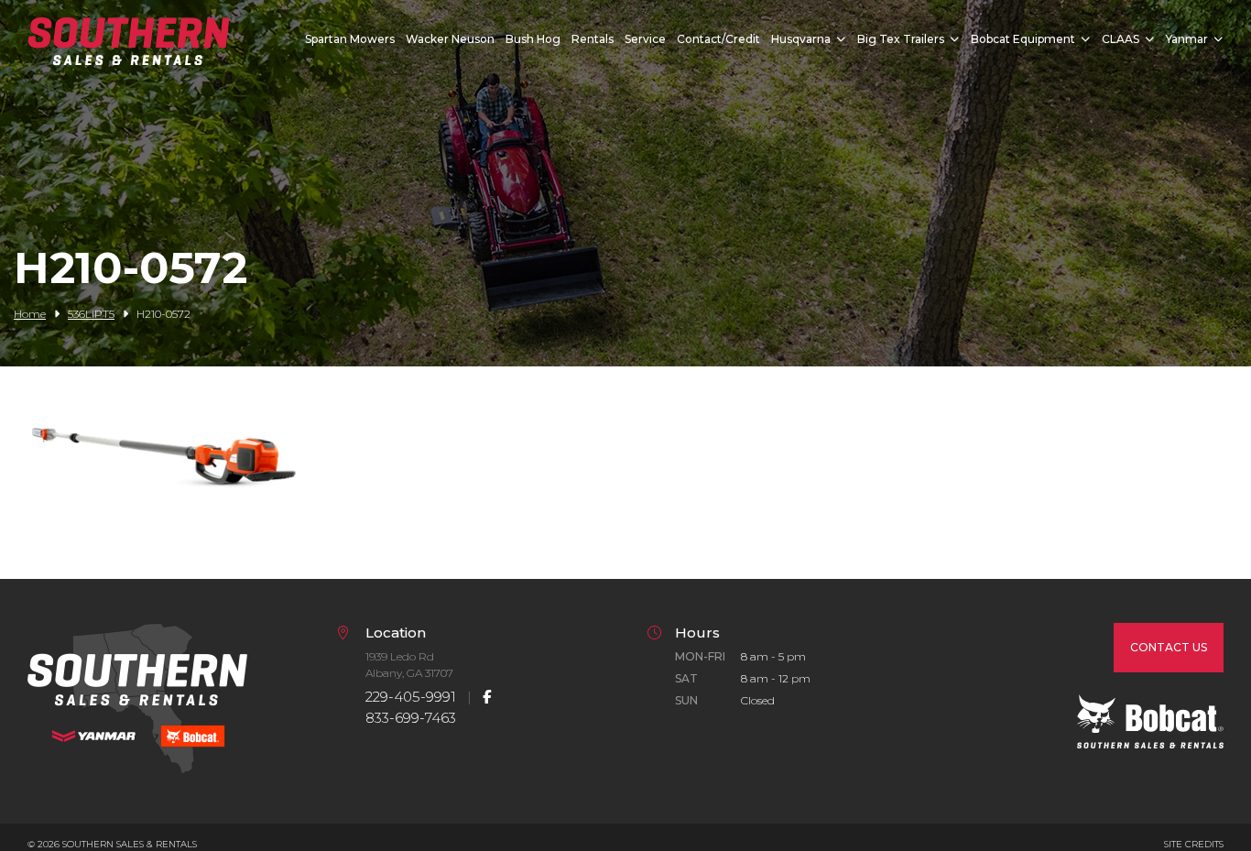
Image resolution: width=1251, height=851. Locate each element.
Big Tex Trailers (900, 39)
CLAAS (1120, 39)
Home (30, 314)
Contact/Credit (718, 39)
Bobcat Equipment (1023, 39)
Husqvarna (801, 39)
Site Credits (1194, 844)
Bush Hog (533, 39)
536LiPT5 (91, 314)
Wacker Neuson (450, 39)
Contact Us (1168, 647)
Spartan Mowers (350, 39)
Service (645, 39)
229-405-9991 (410, 696)
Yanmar (1187, 39)
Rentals (592, 39)
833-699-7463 (410, 717)
